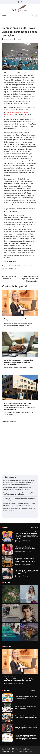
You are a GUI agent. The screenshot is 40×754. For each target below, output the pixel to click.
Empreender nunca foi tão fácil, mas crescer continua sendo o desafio (19, 320)
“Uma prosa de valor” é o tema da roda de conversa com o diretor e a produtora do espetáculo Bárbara (26, 727)
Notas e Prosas (19, 749)
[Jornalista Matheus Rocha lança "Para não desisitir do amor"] (29, 613)
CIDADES (6, 677)
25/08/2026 (27, 541)
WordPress (28, 751)
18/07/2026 (32, 551)
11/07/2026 (27, 564)
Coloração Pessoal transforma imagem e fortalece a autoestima (25, 548)
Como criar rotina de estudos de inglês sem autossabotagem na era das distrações (26, 571)
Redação (18, 541)
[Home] (29, 594)
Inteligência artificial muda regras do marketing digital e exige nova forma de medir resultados (18, 679)
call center (11, 266)
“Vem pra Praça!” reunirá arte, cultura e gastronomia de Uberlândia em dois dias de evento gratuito (26, 717)
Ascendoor (11, 751)
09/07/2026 (27, 576)
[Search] (36, 15)
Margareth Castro (8, 39)
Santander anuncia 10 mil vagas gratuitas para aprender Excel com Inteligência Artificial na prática (18, 362)
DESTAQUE (13, 677)
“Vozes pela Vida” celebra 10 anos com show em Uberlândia (25, 707)
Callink (17, 266)
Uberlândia (12, 268)
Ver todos (34, 527)
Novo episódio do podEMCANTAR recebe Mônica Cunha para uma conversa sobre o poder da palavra (25, 559)
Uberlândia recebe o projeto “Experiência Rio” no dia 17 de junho (26, 697)
